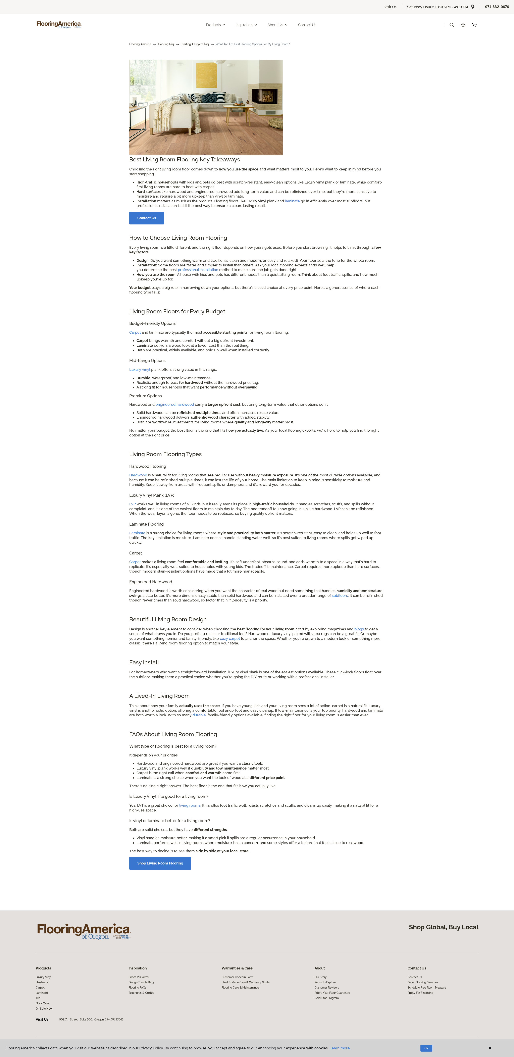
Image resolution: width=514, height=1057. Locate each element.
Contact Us (307, 25)
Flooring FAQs (137, 987)
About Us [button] (275, 25)
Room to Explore (325, 982)
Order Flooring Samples (423, 982)
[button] (452, 25)
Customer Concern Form (237, 977)
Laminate (137, 533)
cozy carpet (230, 638)
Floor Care (42, 1003)
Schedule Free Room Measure (427, 987)
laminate (292, 201)
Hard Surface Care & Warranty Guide (245, 982)
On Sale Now (44, 1008)
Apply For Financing (420, 992)
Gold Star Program (327, 998)
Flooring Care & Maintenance (240, 987)
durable (199, 715)
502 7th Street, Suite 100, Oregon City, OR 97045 (91, 1019)
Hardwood (138, 475)
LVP (132, 504)
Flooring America (140, 44)
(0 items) (474, 24)
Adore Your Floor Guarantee (332, 992)
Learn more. (340, 1048)
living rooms (189, 805)
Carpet (135, 332)
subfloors (340, 595)
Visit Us (390, 7)
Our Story (321, 977)
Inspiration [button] (244, 25)
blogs (359, 629)
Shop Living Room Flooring (160, 863)
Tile (38, 998)
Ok (426, 1048)
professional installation (198, 270)
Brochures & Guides (141, 992)
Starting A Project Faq (195, 44)
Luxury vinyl (139, 369)
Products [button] (213, 25)
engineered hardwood (175, 404)
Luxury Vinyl (44, 977)
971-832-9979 (497, 7)
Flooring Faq (166, 44)
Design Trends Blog (141, 982)
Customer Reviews (327, 987)
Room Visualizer (139, 977)
